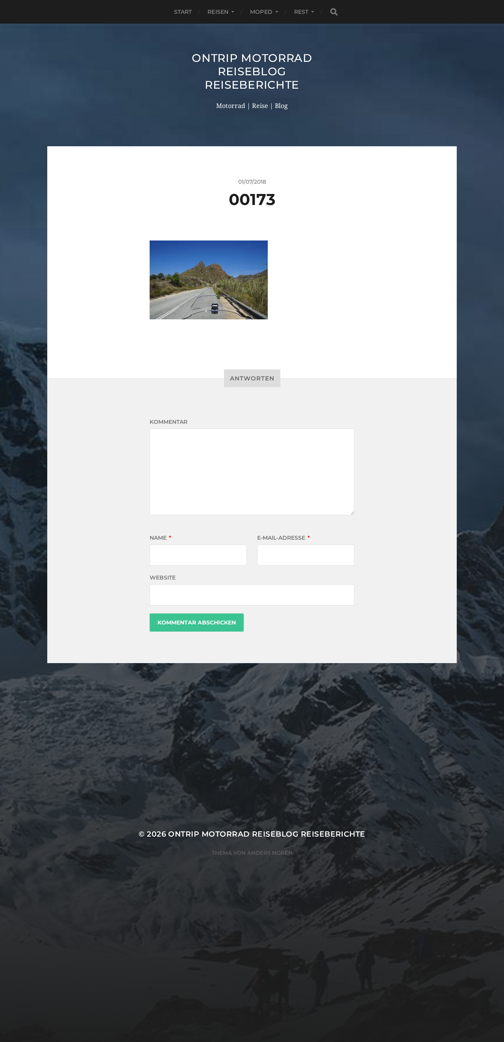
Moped (261, 11)
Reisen (218, 11)
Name (160, 537)
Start (183, 11)
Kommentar (168, 421)
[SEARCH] (334, 12)
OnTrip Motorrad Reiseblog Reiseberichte (252, 71)
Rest (301, 11)
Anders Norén (270, 853)
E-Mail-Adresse (283, 537)
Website (163, 577)
